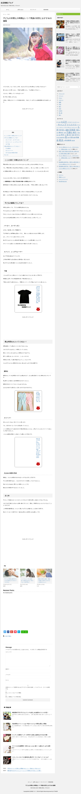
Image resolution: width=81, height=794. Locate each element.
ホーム (7, 9)
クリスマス (72, 124)
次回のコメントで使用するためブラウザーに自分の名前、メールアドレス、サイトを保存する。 (28, 688)
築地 (68, 137)
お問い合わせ (20, 9)
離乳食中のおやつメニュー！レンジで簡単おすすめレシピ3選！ (24, 770)
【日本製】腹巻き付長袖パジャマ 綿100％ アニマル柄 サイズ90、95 (38, 397)
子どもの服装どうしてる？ (11, 137)
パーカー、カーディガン (13, 140)
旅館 (60, 135)
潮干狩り (77, 135)
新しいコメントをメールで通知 (13, 693)
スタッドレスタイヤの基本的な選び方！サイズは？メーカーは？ (30, 757)
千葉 (77, 130)
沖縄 (65, 135)
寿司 (74, 132)
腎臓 (77, 137)
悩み (79, 132)
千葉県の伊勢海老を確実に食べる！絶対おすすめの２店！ (73, 22)
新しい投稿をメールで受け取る (13, 696)
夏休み (61, 132)
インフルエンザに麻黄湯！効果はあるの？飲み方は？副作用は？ (27, 580)
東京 (62, 135)
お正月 (64, 122)
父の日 (58, 137)
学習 (60, 104)
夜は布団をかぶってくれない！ (12, 146)
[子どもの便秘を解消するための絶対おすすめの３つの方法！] (10, 573)
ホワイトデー (74, 127)
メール (8, 674)
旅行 (60, 106)
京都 (60, 130)
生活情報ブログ (7, 3)
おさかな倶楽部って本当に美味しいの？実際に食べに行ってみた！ (73, 75)
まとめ (6, 155)
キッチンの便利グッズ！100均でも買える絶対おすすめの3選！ (30, 735)
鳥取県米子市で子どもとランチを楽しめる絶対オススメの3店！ (30, 712)
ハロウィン (61, 127)
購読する (60, 14)
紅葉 (71, 137)
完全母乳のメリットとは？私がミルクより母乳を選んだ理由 (29, 723)
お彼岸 (59, 122)
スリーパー (9, 150)
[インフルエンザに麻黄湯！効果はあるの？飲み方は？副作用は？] (27, 573)
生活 (6, 636)
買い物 (60, 113)
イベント (61, 96)
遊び (60, 115)
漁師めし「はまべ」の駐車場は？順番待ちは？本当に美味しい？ (73, 35)
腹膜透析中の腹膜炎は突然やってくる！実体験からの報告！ (73, 62)
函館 (67, 130)
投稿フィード (62, 177)
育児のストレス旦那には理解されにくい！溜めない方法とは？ (24, 768)
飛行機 (73, 140)
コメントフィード (63, 179)
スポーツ (61, 100)
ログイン (61, 175)
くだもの (69, 122)
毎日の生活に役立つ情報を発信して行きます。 (40, 787)
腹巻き (8, 148)
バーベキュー (68, 127)
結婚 (74, 137)
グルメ (60, 98)
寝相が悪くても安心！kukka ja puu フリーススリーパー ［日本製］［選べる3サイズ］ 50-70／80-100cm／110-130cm (38, 448)
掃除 (57, 135)
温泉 (73, 135)
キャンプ (62, 124)
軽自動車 (68, 140)
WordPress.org (63, 181)
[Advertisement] (28, 73)
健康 (60, 102)
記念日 (60, 111)
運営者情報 (46, 9)
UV (57, 122)
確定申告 (62, 137)
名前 (7, 669)
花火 (61, 140)
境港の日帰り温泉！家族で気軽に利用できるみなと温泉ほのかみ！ (44, 580)
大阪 (65, 132)
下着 (8, 144)
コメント (8, 652)
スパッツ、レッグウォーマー (14, 142)
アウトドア (61, 93)
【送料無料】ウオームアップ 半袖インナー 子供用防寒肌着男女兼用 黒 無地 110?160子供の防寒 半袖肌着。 (38, 294)
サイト (7, 680)
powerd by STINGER (53, 791)
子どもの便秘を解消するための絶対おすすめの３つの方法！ (10, 580)
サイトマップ (33, 9)
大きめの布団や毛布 (11, 152)
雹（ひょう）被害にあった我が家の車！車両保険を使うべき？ (73, 48)
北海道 (72, 129)
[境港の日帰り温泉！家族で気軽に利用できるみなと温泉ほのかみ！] (44, 573)
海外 (70, 135)
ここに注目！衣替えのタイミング (13, 135)
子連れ (9, 636)
